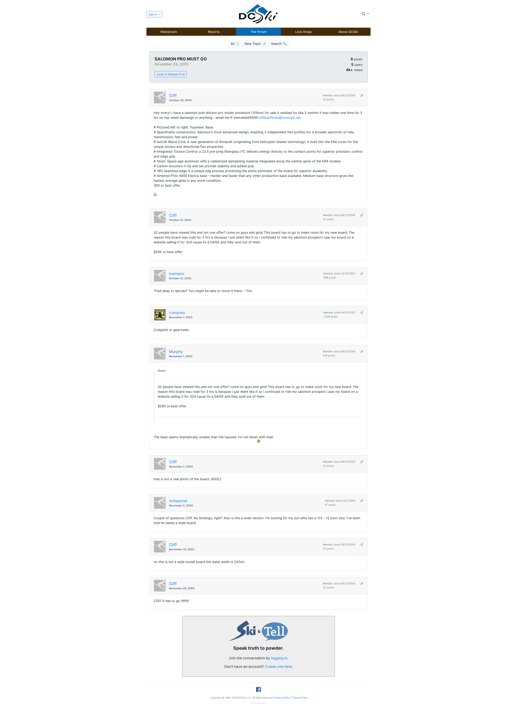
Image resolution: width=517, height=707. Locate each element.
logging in (279, 658)
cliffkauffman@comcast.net (280, 118)
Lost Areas (303, 32)
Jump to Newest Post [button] (170, 74)
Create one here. (279, 666)
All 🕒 (235, 44)
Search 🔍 (279, 44)
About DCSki (348, 32)
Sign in (153, 14)
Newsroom (169, 32)
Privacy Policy (282, 697)
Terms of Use (299, 697)
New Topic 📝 (255, 44)
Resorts (214, 32)
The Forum (258, 32)
